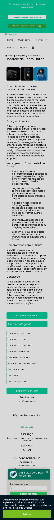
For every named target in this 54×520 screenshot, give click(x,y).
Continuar (27, 514)
